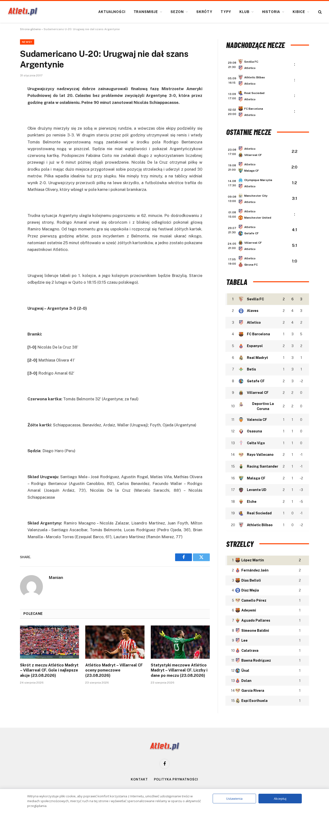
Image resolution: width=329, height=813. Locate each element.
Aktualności (111, 12)
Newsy (27, 41)
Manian (56, 577)
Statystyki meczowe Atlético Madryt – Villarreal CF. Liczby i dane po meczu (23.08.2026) (179, 670)
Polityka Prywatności (176, 779)
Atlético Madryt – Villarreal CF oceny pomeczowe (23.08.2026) (114, 670)
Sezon (177, 12)
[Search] (319, 12)
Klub (244, 12)
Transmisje (146, 12)
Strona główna (30, 29)
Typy (226, 12)
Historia (271, 12)
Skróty (204, 12)
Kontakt (139, 779)
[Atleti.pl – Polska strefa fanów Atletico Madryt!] (22, 12)
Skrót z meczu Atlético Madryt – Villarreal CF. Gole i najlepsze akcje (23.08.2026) (49, 670)
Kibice (299, 12)
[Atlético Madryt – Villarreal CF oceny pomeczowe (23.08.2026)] (114, 642)
